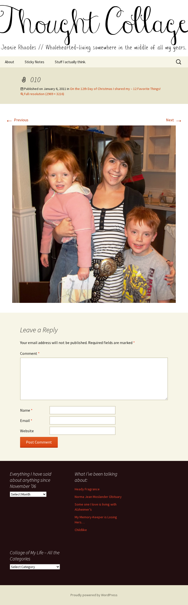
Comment (30, 353)
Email (26, 420)
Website (27, 430)
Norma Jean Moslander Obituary (98, 496)
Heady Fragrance (87, 489)
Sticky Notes (34, 62)
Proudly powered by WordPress (94, 595)
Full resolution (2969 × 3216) (44, 94)
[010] (94, 213)
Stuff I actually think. (70, 62)
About (9, 62)
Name (26, 410)
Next (174, 119)
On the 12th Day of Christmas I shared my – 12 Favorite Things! (115, 88)
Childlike (81, 530)
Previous (16, 119)
